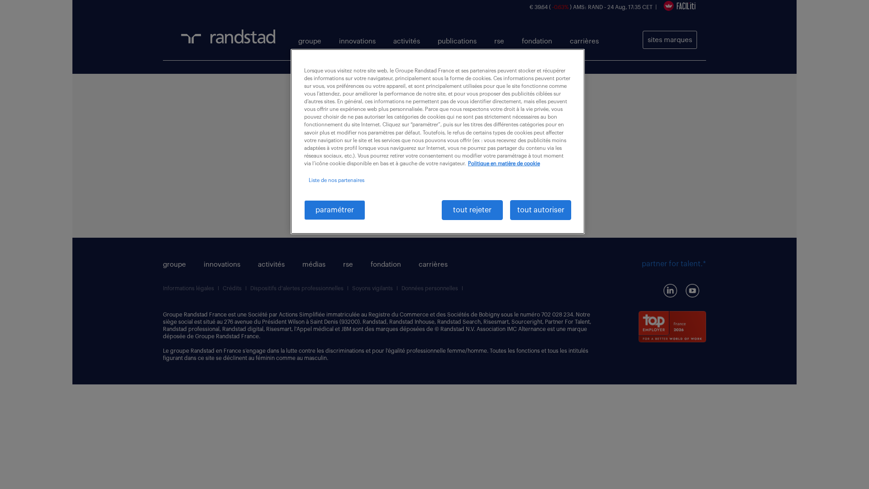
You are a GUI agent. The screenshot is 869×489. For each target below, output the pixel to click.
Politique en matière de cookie (504, 163)
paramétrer (334, 210)
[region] (438, 141)
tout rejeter (472, 210)
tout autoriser (540, 210)
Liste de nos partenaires (336, 180)
